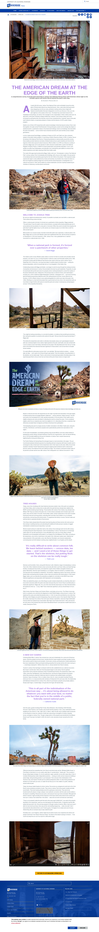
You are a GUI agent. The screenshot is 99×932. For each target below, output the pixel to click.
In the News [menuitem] (50, 10)
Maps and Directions (12, 916)
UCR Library (10, 899)
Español (9, 913)
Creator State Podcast (70, 905)
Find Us (40, 904)
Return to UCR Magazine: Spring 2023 (49, 873)
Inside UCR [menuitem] (71, 10)
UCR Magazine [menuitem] (80, 10)
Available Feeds (69, 908)
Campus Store (10, 906)
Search (87, 1)
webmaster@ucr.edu (43, 898)
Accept (72, 928)
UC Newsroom (68, 901)
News (23, 6)
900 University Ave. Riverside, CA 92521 (40, 893)
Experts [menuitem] (42, 10)
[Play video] (49, 385)
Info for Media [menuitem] (61, 10)
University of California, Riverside (18, 1)
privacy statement (15, 923)
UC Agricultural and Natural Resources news (75, 898)
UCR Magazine (13, 14)
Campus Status (10, 903)
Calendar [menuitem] (35, 10)
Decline (82, 928)
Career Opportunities (12, 909)
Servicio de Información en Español (73, 895)
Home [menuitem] (15, 10)
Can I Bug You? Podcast (71, 892)
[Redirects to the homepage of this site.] (8, 14)
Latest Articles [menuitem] (23, 10)
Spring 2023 (20, 14)
